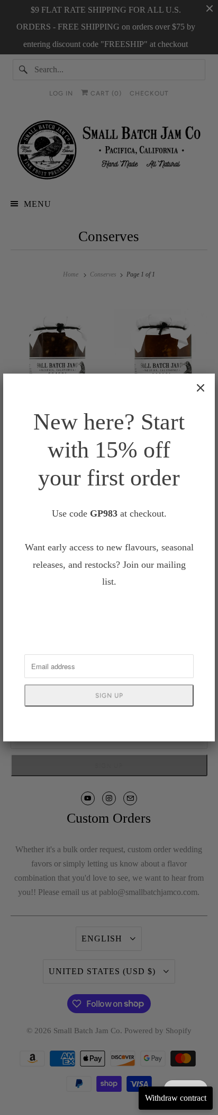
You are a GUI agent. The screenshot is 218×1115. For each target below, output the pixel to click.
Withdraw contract (175, 1097)
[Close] (200, 387)
